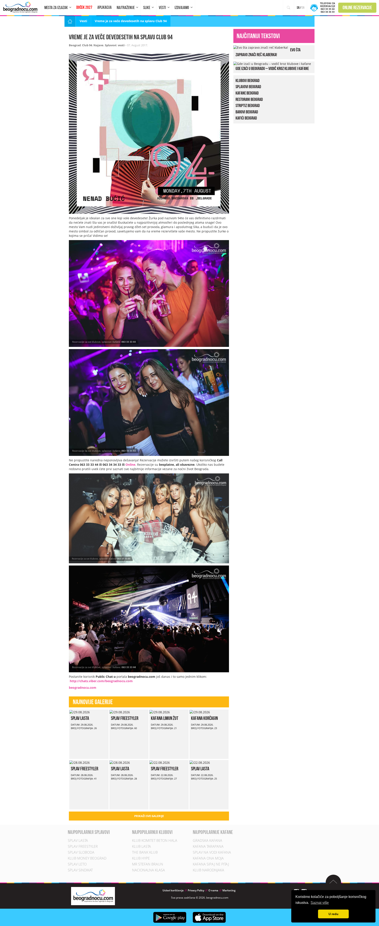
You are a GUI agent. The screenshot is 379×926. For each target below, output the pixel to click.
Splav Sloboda (81, 852)
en (303, 7)
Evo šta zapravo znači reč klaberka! (268, 52)
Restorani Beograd (249, 99)
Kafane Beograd (247, 93)
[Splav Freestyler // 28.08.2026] (79, 762)
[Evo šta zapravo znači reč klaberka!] (260, 47)
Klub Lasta (141, 846)
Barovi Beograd (247, 111)
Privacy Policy (196, 890)
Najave (98, 45)
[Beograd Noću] (93, 896)
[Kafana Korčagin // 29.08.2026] (200, 712)
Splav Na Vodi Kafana (212, 852)
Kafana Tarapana (208, 846)
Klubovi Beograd (247, 80)
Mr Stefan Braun (147, 864)
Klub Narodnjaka (208, 870)
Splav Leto (77, 864)
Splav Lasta (80, 718)
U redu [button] (333, 914)
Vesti (162, 7)
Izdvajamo (182, 7)
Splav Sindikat (80, 870)
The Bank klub (145, 852)
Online (130, 464)
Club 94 (87, 45)
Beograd (75, 45)
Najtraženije (126, 7)
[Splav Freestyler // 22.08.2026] (159, 762)
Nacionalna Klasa (148, 870)
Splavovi (110, 45)
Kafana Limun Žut (164, 718)
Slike (146, 7)
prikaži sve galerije (149, 816)
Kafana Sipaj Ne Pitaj (211, 864)
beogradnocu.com (82, 687)
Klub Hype (141, 858)
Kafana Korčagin (204, 718)
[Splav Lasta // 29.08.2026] (79, 712)
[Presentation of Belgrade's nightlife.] (21, 7)
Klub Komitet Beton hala (154, 840)
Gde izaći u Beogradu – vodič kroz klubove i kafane (272, 68)
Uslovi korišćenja (173, 890)
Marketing (229, 890)
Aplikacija (104, 7)
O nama (213, 890)
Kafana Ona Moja (208, 858)
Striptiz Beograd (248, 105)
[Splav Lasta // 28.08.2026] (119, 762)
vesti (121, 45)
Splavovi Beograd (248, 86)
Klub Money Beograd (87, 858)
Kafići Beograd (246, 118)
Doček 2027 (84, 7)
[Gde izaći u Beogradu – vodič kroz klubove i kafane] (272, 63)
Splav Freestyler (124, 718)
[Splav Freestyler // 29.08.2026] (119, 712)
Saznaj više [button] (320, 903)
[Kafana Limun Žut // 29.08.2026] (159, 712)
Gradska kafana (207, 840)
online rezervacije (357, 7)
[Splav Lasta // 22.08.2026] (200, 762)
